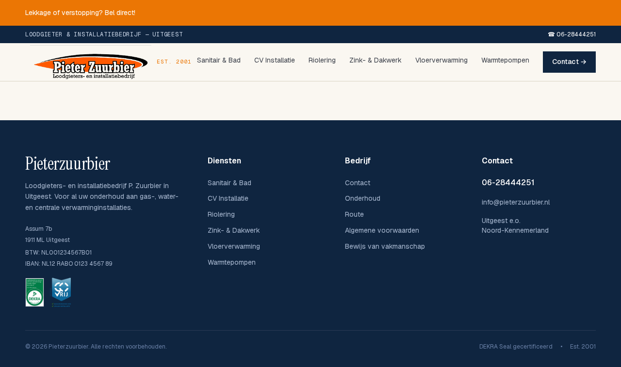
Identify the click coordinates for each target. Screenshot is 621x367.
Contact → (569, 61)
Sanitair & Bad (219, 60)
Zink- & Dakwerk (375, 60)
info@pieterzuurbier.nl (516, 202)
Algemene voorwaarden (382, 230)
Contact (357, 182)
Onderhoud (362, 198)
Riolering (322, 60)
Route (354, 214)
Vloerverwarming (441, 60)
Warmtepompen (505, 60)
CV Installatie (274, 60)
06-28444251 (508, 182)
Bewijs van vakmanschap (385, 246)
